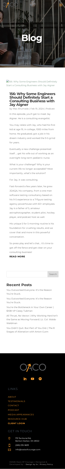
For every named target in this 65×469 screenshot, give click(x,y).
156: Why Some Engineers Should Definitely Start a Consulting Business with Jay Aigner (32, 99)
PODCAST (13, 410)
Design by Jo (32, 464)
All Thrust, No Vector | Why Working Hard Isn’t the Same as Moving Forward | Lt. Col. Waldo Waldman (32, 319)
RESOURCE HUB (17, 419)
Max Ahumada (21, 108)
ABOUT (12, 397)
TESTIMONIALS (16, 401)
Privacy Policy (46, 464)
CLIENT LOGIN (16, 423)
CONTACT (13, 405)
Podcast (50, 108)
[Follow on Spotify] (40, 379)
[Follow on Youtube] (32, 379)
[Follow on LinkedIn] (25, 379)
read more (17, 256)
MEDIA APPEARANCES (21, 414)
